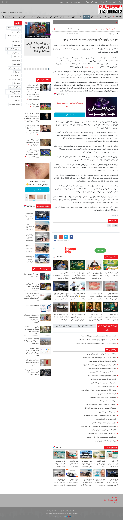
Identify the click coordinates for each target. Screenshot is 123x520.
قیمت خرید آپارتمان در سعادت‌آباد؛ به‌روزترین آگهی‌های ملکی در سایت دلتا (31, 297)
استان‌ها (31, 17)
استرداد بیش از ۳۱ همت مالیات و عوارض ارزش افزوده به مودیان (96, 343)
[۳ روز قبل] (45, 308)
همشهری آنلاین (109, 9)
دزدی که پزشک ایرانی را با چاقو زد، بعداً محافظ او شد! (37, 47)
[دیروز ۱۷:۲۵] (45, 276)
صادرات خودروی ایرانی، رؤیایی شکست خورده (102, 361)
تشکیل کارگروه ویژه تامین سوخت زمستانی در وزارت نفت (98, 390)
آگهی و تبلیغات (89, 2)
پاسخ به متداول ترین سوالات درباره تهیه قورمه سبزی (32, 286)
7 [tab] (32, 69)
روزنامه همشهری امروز (115, 2)
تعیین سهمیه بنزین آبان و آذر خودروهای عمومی (101, 433)
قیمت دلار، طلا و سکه (110, 500)
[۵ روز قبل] (45, 350)
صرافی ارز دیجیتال (14, 79)
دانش (56, 17)
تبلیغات (114, 503)
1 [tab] (48, 69)
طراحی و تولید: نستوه (60, 516)
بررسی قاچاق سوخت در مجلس (106, 386)
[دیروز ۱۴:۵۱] (45, 106)
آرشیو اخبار (108, 17)
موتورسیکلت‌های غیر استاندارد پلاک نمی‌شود (102, 383)
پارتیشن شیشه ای (14, 87)
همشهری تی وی (78, 2)
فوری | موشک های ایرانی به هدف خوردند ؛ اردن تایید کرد (32, 142)
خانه (117, 17)
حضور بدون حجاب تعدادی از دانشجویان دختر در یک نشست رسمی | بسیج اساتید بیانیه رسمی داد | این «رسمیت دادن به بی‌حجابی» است (32, 92)
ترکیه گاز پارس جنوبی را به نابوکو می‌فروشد (103, 430)
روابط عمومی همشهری (66, 2)
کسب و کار (6, 17)
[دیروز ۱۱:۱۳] (45, 286)
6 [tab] (35, 69)
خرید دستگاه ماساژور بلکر (14, 36)
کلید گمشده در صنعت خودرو (107, 394)
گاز (109, 225)
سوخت (115, 225)
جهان (93, 17)
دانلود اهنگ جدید (15, 96)
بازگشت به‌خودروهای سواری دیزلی (105, 441)
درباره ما (114, 497)
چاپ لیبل (17, 72)
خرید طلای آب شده (14, 53)
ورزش (39, 17)
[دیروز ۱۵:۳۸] (45, 87)
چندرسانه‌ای (23, 17)
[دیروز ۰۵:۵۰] (45, 142)
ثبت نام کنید (69, 115)
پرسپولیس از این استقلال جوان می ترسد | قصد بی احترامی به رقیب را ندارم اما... (32, 153)
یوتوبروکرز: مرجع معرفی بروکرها (15, 92)
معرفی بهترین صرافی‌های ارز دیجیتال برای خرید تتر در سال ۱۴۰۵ (32, 352)
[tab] (107, 328)
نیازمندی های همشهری (101, 2)
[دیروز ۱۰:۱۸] (45, 128)
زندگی (62, 17)
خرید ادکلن (17, 45)
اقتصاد (86, 17)
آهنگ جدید (16, 64)
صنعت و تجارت (96, 29)
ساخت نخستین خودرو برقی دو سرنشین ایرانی (102, 368)
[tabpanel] (37, 38)
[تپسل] (55, 94)
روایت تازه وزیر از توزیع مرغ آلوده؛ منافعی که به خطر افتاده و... (96, 339)
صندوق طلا (17, 83)
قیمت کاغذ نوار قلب (33, 305)
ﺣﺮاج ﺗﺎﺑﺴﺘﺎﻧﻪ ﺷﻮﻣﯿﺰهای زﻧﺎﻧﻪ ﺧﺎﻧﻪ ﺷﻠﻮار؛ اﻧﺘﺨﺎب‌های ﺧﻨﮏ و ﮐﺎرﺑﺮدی (31, 318)
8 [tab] (30, 69)
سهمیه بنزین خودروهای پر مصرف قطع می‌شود (90, 39)
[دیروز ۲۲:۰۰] (37, 30)
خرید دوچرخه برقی (14, 68)
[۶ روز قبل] (45, 372)
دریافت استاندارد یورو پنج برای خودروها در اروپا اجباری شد (98, 357)
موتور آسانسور (16, 32)
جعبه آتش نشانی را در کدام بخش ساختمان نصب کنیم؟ (32, 362)
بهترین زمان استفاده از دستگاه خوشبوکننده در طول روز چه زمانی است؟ (32, 330)
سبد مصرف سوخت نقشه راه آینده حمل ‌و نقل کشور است (98, 426)
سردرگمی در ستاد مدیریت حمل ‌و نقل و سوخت (101, 437)
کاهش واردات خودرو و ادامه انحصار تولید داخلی (101, 375)
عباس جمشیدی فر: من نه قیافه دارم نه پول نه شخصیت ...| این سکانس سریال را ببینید (32, 129)
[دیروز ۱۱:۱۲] (45, 296)
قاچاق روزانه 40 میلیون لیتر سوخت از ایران (103, 379)
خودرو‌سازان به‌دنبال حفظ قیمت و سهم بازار (102, 397)
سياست (99, 17)
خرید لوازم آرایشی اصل (13, 49)
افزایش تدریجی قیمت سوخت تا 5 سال (104, 423)
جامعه (80, 17)
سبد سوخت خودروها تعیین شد (106, 412)
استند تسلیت (16, 60)
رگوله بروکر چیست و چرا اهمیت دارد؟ (31, 275)
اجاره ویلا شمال (15, 41)
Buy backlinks (15, 75)
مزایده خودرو (16, 56)
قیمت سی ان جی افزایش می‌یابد (106, 419)
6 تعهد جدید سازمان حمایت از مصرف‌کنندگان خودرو (100, 415)
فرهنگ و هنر (47, 17)
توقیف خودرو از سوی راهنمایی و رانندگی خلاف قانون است (98, 365)
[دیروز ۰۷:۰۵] (45, 116)
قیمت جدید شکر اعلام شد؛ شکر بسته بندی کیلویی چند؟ (98, 336)
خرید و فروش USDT (14, 28)
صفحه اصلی (115, 29)
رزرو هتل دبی (16, 100)
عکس (14, 17)
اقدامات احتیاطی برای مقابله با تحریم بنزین (103, 372)
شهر (73, 17)
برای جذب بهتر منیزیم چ (108, 22)
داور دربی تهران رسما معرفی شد (32, 105)
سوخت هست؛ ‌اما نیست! (108, 401)
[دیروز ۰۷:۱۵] (45, 152)
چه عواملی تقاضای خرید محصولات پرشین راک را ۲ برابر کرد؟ (31, 340)
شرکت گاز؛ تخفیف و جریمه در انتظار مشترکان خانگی (100, 408)
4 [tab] (40, 69)
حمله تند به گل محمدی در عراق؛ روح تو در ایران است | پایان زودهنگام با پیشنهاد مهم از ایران (31, 117)
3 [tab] (43, 69)
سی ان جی (90, 66)
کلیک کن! (37, 189)
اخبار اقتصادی (106, 29)
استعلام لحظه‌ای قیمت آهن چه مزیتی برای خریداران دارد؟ (32, 372)
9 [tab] (27, 69)
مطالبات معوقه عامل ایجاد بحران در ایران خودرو (101, 354)
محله (68, 17)
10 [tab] (25, 69)
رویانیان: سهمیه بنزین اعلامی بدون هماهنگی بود (101, 404)
